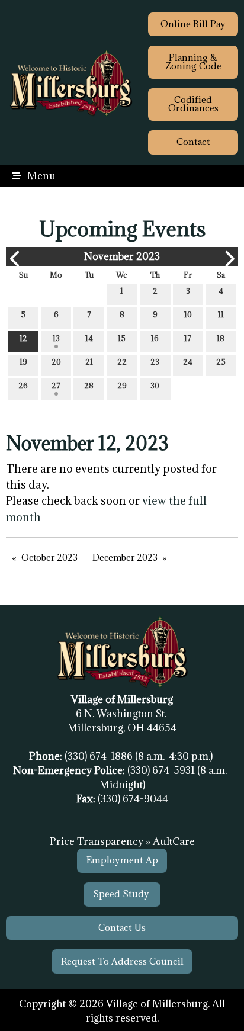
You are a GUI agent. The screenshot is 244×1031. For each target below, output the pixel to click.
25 (221, 362)
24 (187, 362)
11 (221, 314)
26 (23, 385)
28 (89, 385)
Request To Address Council (122, 961)
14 (89, 338)
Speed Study (122, 894)
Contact (193, 141)
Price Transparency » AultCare (122, 841)
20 (56, 362)
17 (187, 338)
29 (122, 385)
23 (154, 362)
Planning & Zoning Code (193, 62)
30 (154, 385)
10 (188, 314)
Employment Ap (122, 860)
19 (23, 362)
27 (56, 385)
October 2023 (49, 557)
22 (122, 362)
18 (220, 338)
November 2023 (122, 256)
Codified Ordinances (193, 104)
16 (155, 338)
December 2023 (125, 557)
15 (122, 338)
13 (56, 338)
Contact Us (122, 927)
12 (23, 338)
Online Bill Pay (193, 24)
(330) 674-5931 (162, 770)
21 (89, 362)
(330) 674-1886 (100, 756)
